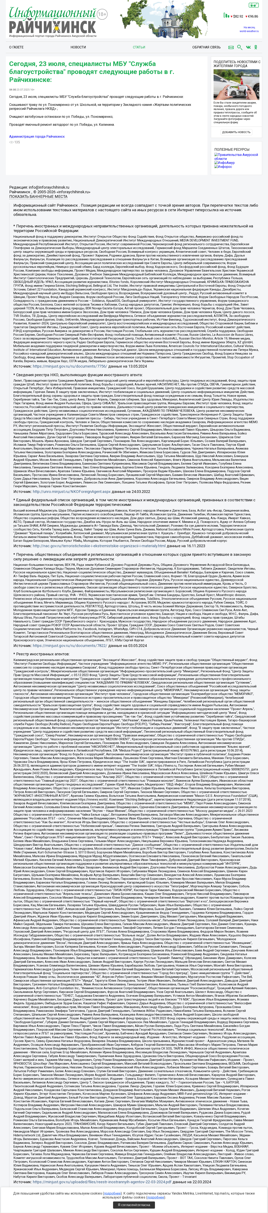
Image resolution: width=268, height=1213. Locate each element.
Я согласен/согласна (134, 1205)
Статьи (139, 47)
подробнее (112, 1193)
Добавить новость (236, 132)
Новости (78, 47)
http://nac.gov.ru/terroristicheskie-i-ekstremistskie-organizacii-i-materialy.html (99, 546)
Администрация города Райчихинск (37, 137)
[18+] (53, 22)
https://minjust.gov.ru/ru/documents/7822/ (70, 645)
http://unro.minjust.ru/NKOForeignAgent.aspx (72, 491)
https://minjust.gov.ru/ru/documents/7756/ (70, 366)
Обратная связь (206, 47)
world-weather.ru (249, 31)
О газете (16, 47)
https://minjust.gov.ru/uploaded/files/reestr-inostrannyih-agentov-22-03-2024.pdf (102, 1182)
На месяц (249, 27)
